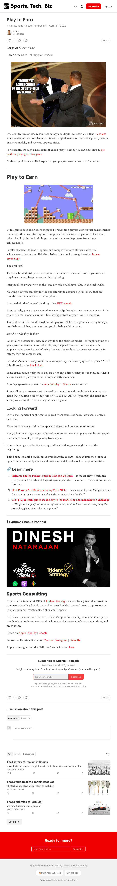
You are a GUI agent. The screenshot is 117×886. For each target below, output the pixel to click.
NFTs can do (64, 303)
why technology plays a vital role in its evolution (30, 785)
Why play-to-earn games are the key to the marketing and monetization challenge (60, 500)
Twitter (48, 640)
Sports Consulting (27, 593)
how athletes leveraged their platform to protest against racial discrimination (44, 766)
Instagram (61, 640)
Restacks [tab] (25, 718)
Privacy (58, 865)
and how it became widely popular (24, 805)
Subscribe (93, 6)
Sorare (67, 384)
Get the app (72, 872)
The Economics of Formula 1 (25, 802)
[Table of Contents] (3, 443)
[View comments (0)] (19, 40)
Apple (22, 633)
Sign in (108, 6)
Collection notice (79, 865)
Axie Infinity (51, 384)
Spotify (32, 633)
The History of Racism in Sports (27, 762)
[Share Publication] (82, 6)
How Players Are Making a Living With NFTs (39, 490)
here (71, 647)
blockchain (36, 365)
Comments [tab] (13, 718)
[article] (58, 768)
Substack (44, 880)
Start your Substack (51, 872)
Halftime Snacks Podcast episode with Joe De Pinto (42, 476)
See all (12, 821)
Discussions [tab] (28, 754)
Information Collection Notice (57, 686)
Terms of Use (72, 683)
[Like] (8, 793)
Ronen (16, 31)
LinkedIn (75, 640)
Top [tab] (10, 754)
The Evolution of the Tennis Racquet (30, 782)
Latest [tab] (17, 754)
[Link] (2, 177)
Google (43, 633)
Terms (67, 865)
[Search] (75, 6)
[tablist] (19, 718)
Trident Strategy (55, 601)
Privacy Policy (80, 686)
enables (101, 134)
